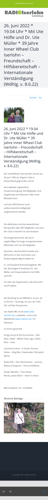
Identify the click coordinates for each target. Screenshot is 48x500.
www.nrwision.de (23, 318)
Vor (40, 97)
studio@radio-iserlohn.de (24, 3)
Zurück (33, 97)
